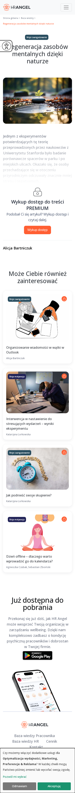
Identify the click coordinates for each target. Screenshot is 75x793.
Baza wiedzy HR (25, 741)
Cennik (51, 741)
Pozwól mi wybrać (15, 777)
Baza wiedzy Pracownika (34, 735)
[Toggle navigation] (66, 7)
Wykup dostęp (37, 230)
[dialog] (37, 770)
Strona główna (10, 18)
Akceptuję (54, 786)
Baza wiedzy (27, 18)
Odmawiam (19, 786)
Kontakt (36, 746)
